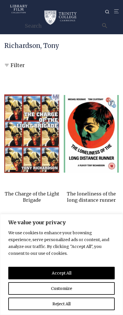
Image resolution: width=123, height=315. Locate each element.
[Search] (109, 12)
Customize (61, 288)
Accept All (62, 273)
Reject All (61, 303)
